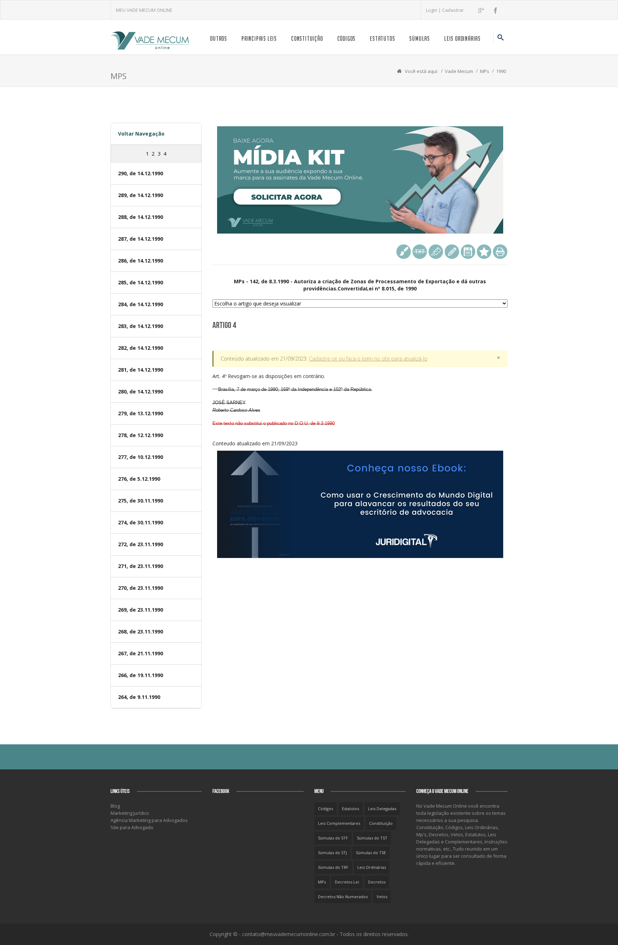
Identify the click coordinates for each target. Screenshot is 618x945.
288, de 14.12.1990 (140, 217)
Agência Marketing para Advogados (149, 820)
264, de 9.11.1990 (139, 697)
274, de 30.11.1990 (140, 522)
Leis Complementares (339, 823)
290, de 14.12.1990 (140, 173)
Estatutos (382, 38)
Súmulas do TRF (333, 867)
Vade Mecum (459, 71)
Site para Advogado (132, 827)
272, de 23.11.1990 (140, 544)
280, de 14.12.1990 (140, 391)
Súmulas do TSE (371, 852)
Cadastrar (453, 10)
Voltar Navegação (141, 133)
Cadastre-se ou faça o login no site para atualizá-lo (368, 358)
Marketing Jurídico (130, 813)
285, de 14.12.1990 (140, 282)
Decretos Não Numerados (343, 896)
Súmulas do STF (333, 838)
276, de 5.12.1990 (139, 478)
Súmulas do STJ (332, 852)
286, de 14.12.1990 (140, 260)
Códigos (346, 38)
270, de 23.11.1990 (140, 587)
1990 (501, 71)
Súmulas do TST (372, 838)
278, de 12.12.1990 (140, 435)
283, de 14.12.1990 (140, 326)
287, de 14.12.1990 (140, 238)
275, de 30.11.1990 (140, 500)
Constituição (307, 38)
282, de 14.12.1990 (140, 347)
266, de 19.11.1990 (140, 675)
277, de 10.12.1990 (140, 457)
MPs (484, 71)
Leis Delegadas (382, 808)
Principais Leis (259, 38)
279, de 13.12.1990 (140, 413)
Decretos (377, 882)
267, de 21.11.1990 (140, 653)
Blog (115, 806)
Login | (434, 10)
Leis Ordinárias (462, 38)
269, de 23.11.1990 (140, 609)
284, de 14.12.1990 (140, 304)
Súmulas (419, 38)
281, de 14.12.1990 (140, 369)
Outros (218, 38)
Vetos (382, 896)
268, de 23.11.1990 (140, 631)
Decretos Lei (347, 882)
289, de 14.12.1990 (140, 195)
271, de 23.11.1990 (140, 566)
